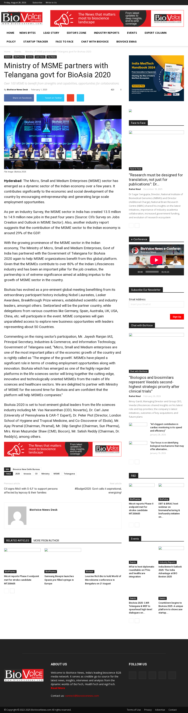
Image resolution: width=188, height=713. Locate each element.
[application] (156, 259)
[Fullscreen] (179, 272)
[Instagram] (163, 2)
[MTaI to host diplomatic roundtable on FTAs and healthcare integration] (142, 555)
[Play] (133, 272)
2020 (17, 473)
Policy (11, 41)
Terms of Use (134, 709)
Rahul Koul (135, 189)
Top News (52, 57)
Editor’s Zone (76, 32)
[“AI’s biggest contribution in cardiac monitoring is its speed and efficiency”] (138, 429)
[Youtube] (181, 2)
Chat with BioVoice (95, 41)
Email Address (137, 299)
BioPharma (19, 57)
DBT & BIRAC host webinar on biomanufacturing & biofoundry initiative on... (169, 510)
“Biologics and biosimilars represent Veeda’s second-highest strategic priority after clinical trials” (154, 384)
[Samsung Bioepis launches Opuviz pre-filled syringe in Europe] (62, 560)
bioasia (27, 473)
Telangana (69, 473)
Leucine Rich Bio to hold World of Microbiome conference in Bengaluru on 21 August (103, 580)
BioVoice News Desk (17, 89)
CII (36, 473)
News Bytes (27, 32)
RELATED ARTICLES (17, 540)
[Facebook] (157, 2)
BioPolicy (164, 499)
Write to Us (51, 2)
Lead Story (51, 32)
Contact (173, 709)
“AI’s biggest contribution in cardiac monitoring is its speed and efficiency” (166, 427)
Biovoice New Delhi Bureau (26, 469)
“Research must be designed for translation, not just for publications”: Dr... (156, 179)
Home (10, 32)
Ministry (45, 473)
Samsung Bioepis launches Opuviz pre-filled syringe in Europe (59, 580)
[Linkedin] (169, 2)
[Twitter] (175, 2)
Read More (58, 688)
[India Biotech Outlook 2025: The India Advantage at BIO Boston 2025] (171, 555)
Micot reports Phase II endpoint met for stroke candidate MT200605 (21, 580)
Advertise (160, 709)
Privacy (148, 709)
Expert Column (156, 32)
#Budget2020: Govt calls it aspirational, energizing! (98, 490)
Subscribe (37, 2)
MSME (57, 473)
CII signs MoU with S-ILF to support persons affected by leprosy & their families (31, 490)
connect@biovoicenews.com (82, 695)
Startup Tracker (35, 41)
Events (132, 32)
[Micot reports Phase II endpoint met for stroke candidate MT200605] (22, 560)
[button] (170, 41)
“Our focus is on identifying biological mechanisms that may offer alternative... (167, 446)
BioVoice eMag (126, 41)
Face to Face (64, 41)
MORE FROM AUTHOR (46, 540)
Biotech (8, 57)
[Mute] (173, 272)
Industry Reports (106, 32)
